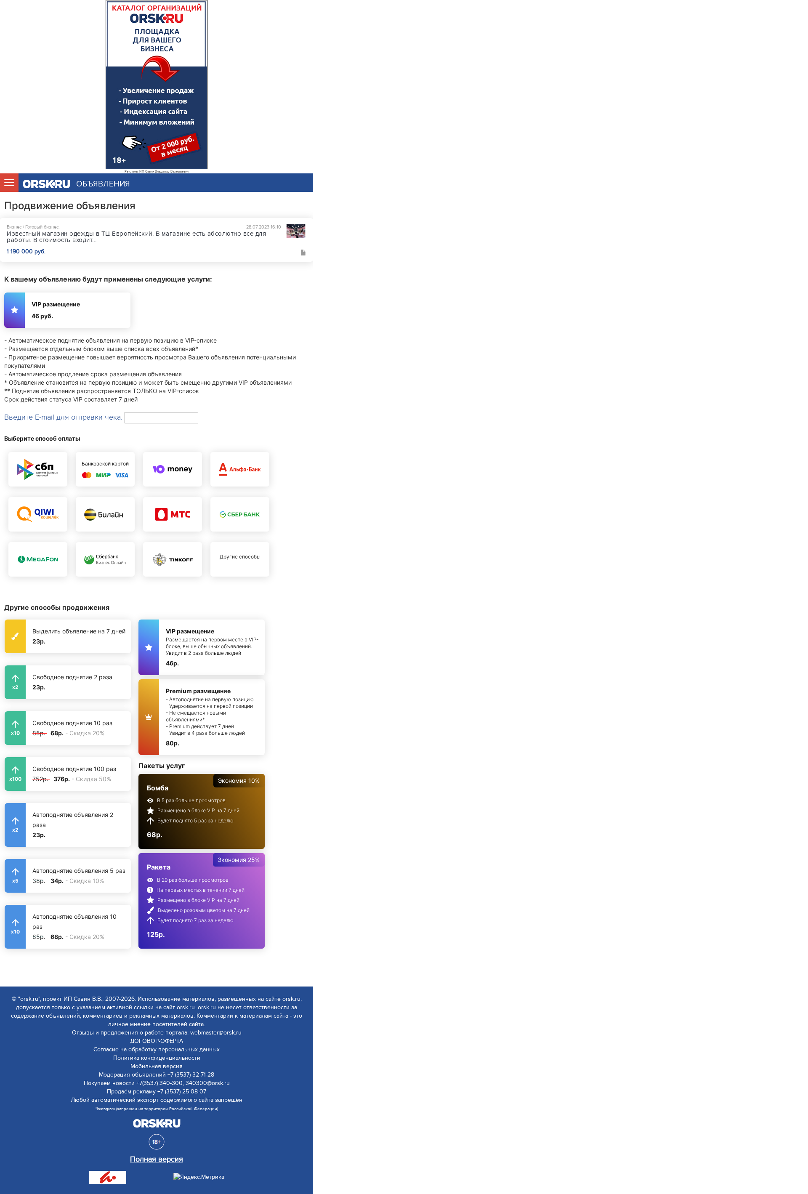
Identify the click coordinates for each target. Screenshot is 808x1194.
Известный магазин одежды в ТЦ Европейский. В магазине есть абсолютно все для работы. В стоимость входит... (136, 237)
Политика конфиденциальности (156, 1057)
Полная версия (156, 1159)
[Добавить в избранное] (303, 252)
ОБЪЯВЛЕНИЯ (103, 184)
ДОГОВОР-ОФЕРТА (156, 1041)
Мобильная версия (156, 1066)
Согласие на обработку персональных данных (156, 1049)
